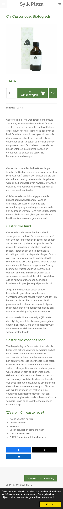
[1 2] (11, 93)
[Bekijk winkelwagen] (59, 4)
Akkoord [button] (50, 504)
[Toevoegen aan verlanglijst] (53, 93)
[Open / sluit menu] (3, 4)
